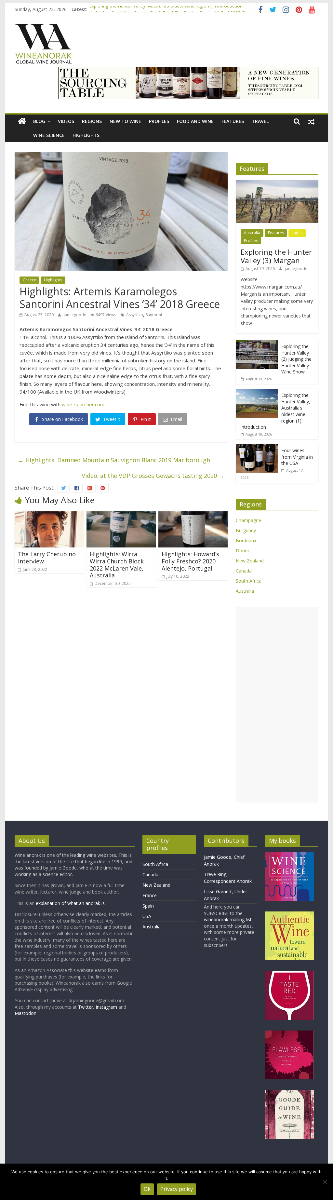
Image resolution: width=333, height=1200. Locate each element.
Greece (29, 280)
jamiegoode (75, 314)
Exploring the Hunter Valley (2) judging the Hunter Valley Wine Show (296, 359)
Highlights (86, 135)
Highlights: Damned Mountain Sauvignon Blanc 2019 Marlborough (114, 460)
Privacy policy (176, 1189)
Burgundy (246, 530)
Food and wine (195, 121)
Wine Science (49, 135)
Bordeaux (246, 540)
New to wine (125, 121)
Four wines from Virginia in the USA (297, 456)
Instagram (107, 1007)
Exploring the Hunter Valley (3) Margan (276, 256)
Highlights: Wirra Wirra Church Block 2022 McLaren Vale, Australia (117, 564)
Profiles (159, 121)
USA (146, 916)
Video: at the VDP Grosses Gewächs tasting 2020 (153, 475)
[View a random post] (311, 121)
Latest (297, 233)
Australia (252, 233)
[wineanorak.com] (22, 121)
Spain (148, 906)
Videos (66, 121)
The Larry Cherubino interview (47, 557)
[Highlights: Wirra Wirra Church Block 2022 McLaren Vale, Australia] (121, 515)
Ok (147, 1189)
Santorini (154, 314)
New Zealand (250, 561)
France (149, 895)
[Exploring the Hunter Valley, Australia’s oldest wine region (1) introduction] (257, 392)
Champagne (248, 520)
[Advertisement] (277, 704)
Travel (260, 121)
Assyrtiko (134, 314)
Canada (244, 571)
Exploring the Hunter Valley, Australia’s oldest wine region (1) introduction (166, 9)
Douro (242, 550)
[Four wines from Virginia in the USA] (257, 447)
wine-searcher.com (83, 404)
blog (39, 121)
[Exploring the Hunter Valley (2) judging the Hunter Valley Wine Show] (257, 343)
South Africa (248, 581)
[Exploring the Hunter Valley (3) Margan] (277, 183)
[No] (325, 1182)
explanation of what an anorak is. (71, 903)
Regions (92, 121)
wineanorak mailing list (228, 919)
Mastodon (25, 1013)
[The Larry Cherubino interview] (49, 515)
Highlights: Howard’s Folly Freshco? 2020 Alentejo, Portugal (190, 561)
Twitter (85, 1007)
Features (232, 121)
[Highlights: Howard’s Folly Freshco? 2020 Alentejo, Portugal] (193, 515)
